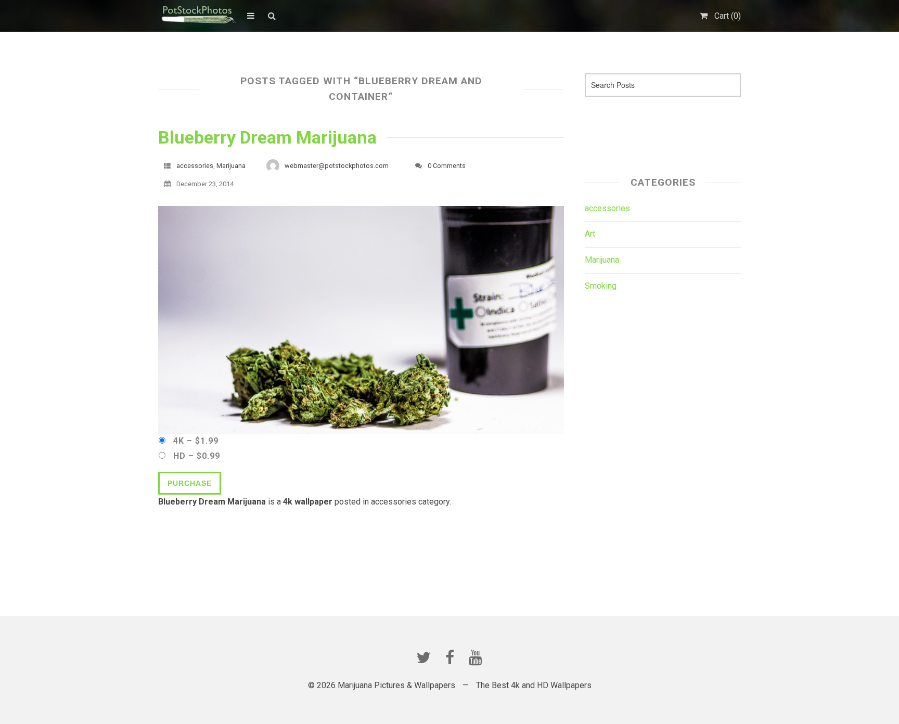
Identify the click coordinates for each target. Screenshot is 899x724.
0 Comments (447, 166)
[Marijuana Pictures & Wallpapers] (197, 15)
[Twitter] (423, 657)
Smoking (601, 286)
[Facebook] (449, 657)
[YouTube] (475, 657)
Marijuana (231, 166)
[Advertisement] (646, 133)
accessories (194, 166)
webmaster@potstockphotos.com (337, 166)
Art (590, 234)
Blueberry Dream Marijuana (267, 137)
